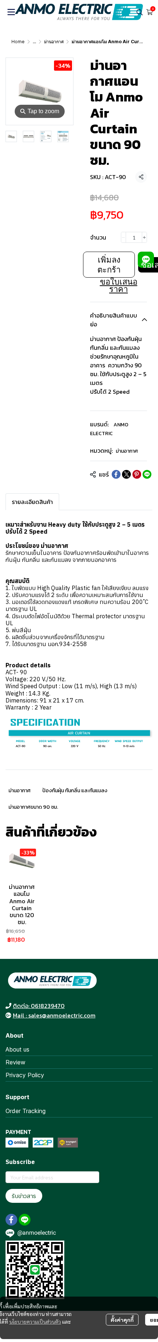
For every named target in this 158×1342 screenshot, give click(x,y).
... (34, 41)
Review (15, 1062)
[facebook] (11, 1220)
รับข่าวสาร (24, 1196)
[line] (24, 1220)
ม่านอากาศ (54, 41)
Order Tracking (26, 1111)
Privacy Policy (25, 1075)
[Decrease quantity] (123, 237)
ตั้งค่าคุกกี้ (122, 1319)
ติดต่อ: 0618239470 (39, 1005)
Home (18, 41)
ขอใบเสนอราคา (118, 285)
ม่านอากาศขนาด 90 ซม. (33, 807)
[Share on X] (126, 474)
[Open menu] (11, 12)
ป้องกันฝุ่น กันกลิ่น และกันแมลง (74, 790)
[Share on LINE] (147, 474)
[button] (139, 12)
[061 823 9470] (8, 1005)
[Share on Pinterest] (136, 474)
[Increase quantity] (144, 237)
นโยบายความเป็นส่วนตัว (35, 1321)
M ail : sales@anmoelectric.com (54, 1015)
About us (17, 1049)
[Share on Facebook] (116, 474)
